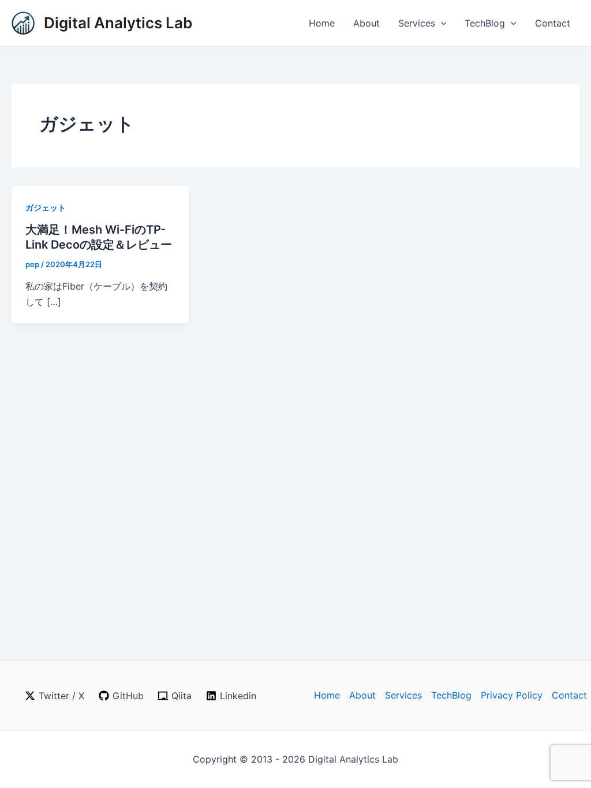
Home (322, 23)
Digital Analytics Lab (118, 23)
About (366, 23)
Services (416, 23)
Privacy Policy (512, 695)
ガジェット (45, 207)
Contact (552, 23)
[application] (441, 23)
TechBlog (485, 23)
